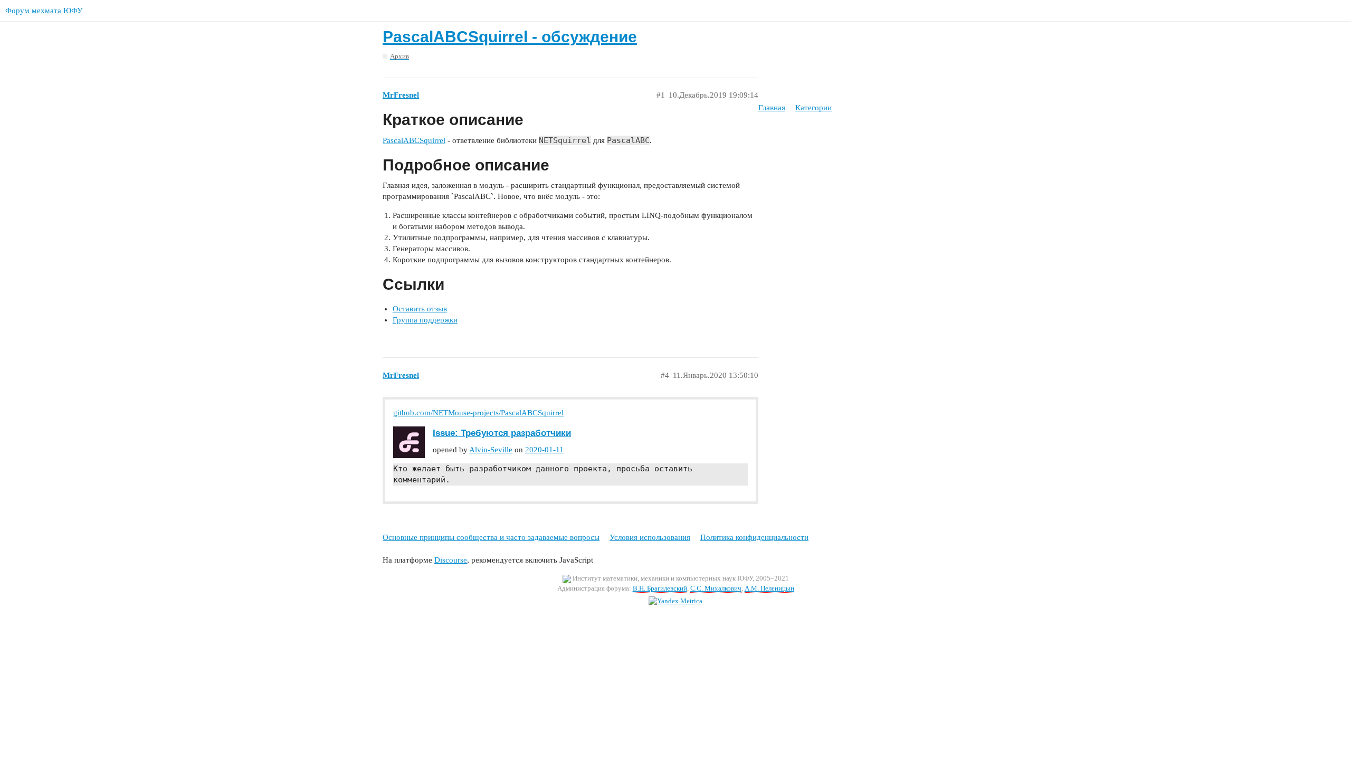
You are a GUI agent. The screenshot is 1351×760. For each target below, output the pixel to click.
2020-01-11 (544, 449)
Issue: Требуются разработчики (502, 433)
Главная (771, 107)
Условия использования (650, 537)
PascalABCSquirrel (414, 140)
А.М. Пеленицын (769, 588)
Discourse (450, 560)
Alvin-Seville (490, 449)
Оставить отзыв (420, 309)
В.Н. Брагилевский (660, 588)
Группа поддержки (425, 320)
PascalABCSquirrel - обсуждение (510, 36)
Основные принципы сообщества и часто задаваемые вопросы (491, 537)
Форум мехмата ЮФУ (44, 10)
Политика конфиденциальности (754, 537)
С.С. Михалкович (715, 588)
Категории (813, 107)
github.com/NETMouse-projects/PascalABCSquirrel (478, 412)
